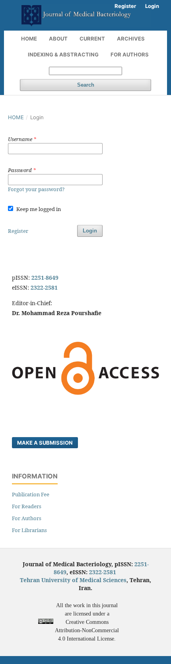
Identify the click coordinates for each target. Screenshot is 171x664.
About (58, 38)
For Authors (130, 54)
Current (92, 38)
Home (29, 38)
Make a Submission (45, 442)
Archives (131, 38)
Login (152, 6)
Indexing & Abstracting (63, 54)
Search (85, 85)
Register (125, 6)
